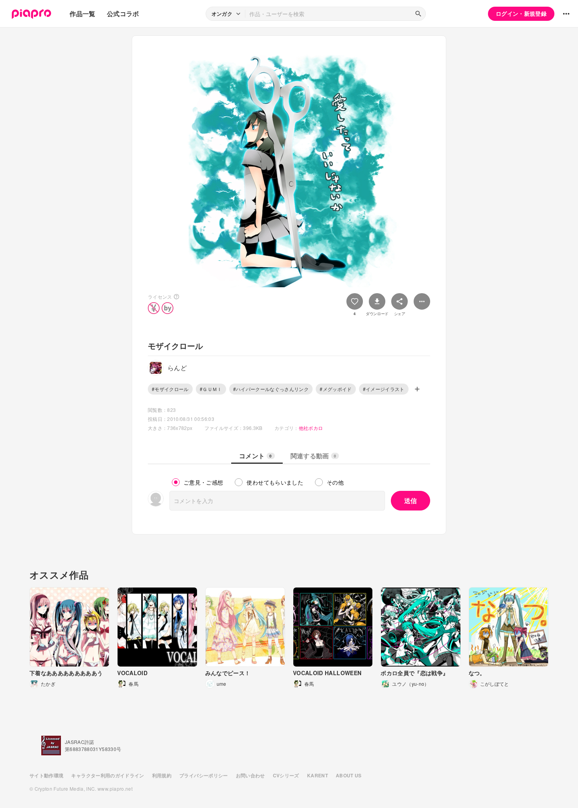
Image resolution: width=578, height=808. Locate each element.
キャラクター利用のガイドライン (107, 775)
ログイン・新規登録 (521, 13)
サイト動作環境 (46, 775)
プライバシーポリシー (203, 775)
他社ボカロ (311, 427)
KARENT (317, 775)
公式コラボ (123, 13)
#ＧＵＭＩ (211, 389)
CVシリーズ (286, 775)
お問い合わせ (250, 775)
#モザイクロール (170, 389)
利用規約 (161, 775)
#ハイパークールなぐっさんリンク (271, 389)
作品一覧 (82, 13)
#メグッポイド (336, 389)
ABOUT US (349, 775)
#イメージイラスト (384, 389)
